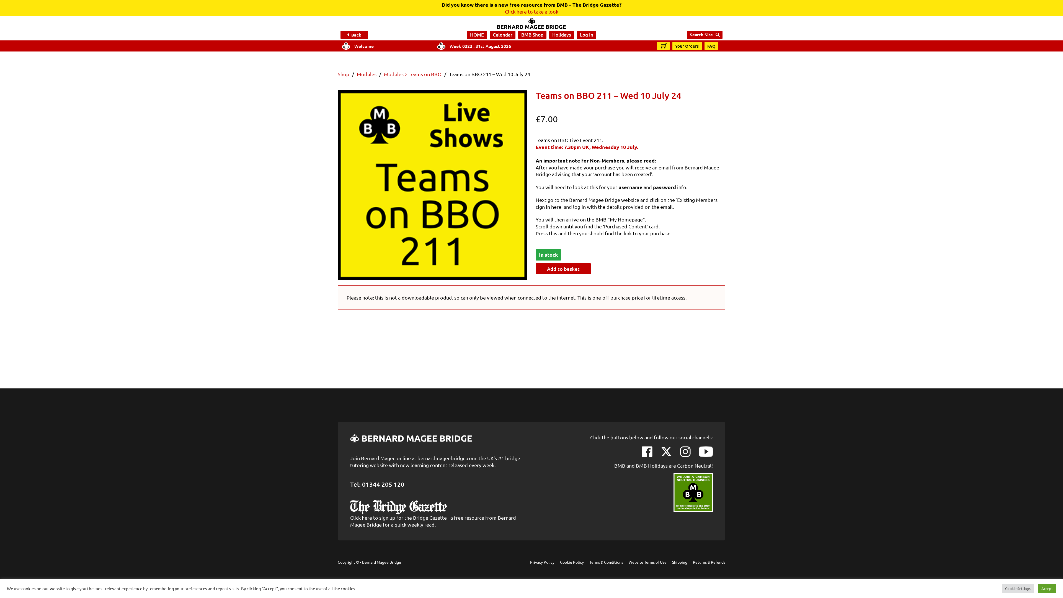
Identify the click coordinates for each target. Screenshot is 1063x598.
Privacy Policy (542, 562)
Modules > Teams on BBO (413, 74)
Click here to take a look (531, 11)
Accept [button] (1047, 588)
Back (356, 35)
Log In (586, 35)
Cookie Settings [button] (1018, 588)
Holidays (561, 35)
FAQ (711, 46)
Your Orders (687, 46)
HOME (477, 35)
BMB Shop (532, 35)
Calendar (502, 35)
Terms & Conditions (606, 562)
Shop (343, 74)
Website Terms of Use (648, 562)
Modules (366, 74)
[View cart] (664, 46)
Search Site (701, 34)
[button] (520, 97)
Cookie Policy (572, 562)
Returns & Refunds (709, 562)
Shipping (679, 562)
